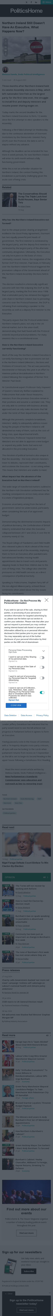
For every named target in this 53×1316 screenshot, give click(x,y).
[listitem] (26, 651)
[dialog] (26, 658)
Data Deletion (10, 715)
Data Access (26, 715)
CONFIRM (16, 705)
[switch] (42, 657)
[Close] (47, 601)
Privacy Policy (42, 715)
